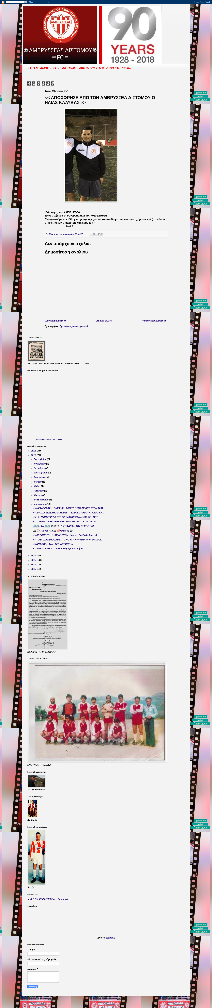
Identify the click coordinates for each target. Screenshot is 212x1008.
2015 (34, 560)
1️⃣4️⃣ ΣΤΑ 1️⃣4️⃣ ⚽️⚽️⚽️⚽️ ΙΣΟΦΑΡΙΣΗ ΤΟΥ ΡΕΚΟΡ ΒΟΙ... (64, 526)
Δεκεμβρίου (40, 459)
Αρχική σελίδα (104, 320)
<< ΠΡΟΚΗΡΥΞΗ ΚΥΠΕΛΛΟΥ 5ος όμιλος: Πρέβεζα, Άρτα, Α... (66, 535)
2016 (34, 555)
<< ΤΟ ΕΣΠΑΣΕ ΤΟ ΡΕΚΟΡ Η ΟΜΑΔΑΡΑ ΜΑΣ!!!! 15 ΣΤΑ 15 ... (65, 521)
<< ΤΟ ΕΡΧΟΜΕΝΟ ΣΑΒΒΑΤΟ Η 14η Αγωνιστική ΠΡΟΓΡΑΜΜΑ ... (68, 539)
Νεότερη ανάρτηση (55, 320)
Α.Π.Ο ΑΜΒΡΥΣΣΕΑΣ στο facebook (49, 899)
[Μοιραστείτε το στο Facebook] (99, 234)
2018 (34, 450)
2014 (34, 564)
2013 (34, 569)
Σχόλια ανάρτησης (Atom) (73, 326)
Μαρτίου (38, 495)
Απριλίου (39, 490)
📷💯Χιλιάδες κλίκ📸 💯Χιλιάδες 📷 (53, 530)
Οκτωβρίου (40, 468)
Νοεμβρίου (40, 463)
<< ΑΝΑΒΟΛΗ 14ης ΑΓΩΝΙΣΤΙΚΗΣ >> (53, 544)
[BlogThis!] (93, 234)
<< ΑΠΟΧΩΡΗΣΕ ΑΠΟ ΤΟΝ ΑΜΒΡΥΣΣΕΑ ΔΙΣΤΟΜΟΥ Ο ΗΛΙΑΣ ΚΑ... (68, 512)
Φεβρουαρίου (41, 499)
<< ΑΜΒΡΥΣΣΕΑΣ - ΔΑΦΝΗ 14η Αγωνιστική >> (58, 548)
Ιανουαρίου (40, 504)
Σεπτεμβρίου (41, 472)
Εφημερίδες (46, 439)
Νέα (54, 439)
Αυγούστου (40, 477)
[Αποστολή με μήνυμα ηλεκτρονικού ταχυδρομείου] (91, 234)
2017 (34, 455)
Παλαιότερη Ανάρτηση (154, 320)
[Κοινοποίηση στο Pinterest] (102, 234)
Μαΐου (37, 486)
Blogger (110, 938)
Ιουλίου (38, 482)
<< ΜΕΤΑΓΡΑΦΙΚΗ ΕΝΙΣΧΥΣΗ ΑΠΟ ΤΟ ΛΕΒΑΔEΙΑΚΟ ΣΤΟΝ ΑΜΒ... (69, 508)
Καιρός (59, 439)
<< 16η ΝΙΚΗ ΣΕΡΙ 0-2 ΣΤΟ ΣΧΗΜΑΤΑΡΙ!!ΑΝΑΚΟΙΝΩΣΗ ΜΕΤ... (66, 517)
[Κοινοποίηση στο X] (96, 234)
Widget (38, 439)
